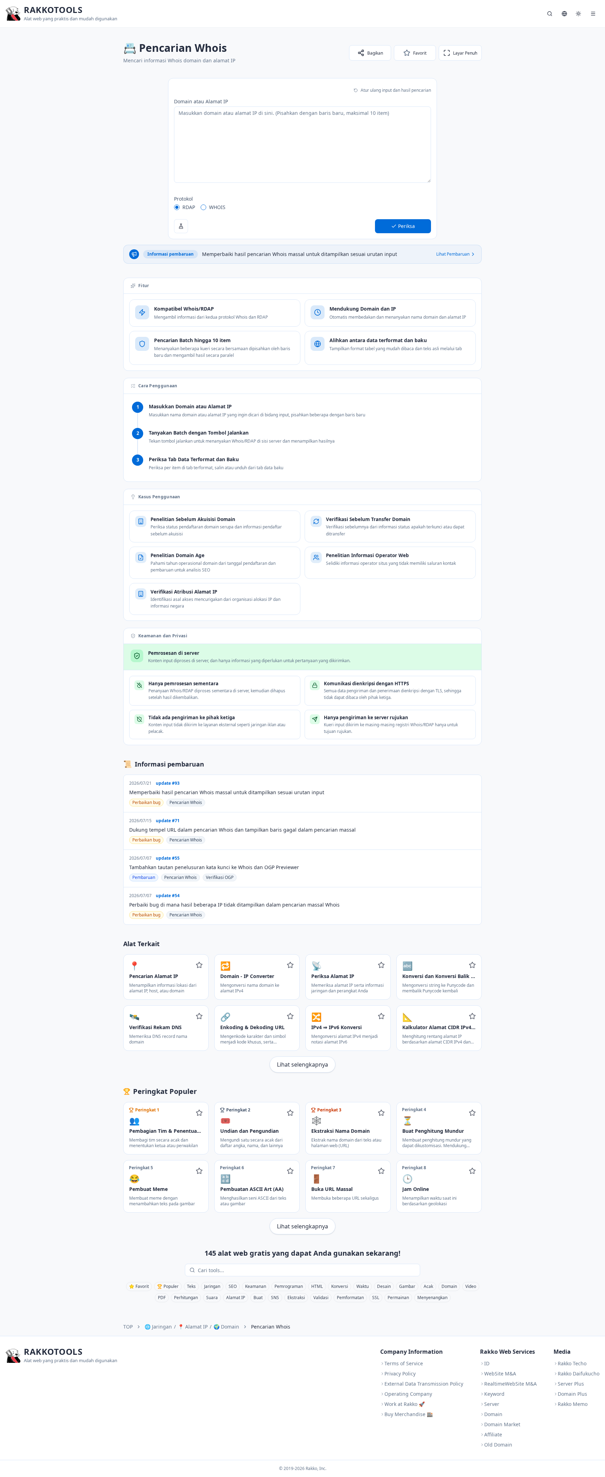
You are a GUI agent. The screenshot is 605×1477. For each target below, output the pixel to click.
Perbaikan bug (146, 802)
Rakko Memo (572, 1404)
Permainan (398, 1298)
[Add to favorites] (199, 965)
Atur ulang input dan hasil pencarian (396, 90)
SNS (275, 1298)
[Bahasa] (564, 13)
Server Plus (571, 1383)
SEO (233, 1286)
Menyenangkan (432, 1298)
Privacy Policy (400, 1373)
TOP (128, 1326)
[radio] (177, 207)
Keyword (494, 1394)
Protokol (183, 198)
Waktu (362, 1286)
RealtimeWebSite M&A (510, 1383)
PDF (162, 1298)
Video (470, 1286)
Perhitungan (186, 1298)
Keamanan (255, 1286)
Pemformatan (350, 1298)
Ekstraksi (296, 1298)
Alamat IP (235, 1298)
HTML (317, 1286)
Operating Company (408, 1394)
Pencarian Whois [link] (270, 1326)
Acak (428, 1286)
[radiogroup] (302, 207)
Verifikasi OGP (220, 877)
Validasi (320, 1298)
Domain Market (502, 1424)
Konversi (339, 1286)
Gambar (407, 1286)
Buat (258, 1298)
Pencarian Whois (185, 802)
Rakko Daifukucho (578, 1373)
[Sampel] (181, 226)
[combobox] (307, 1270)
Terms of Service (403, 1363)
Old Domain (498, 1444)
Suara (212, 1298)
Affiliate (493, 1434)
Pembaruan (143, 877)
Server (491, 1404)
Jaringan (212, 1286)
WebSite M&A (500, 1373)
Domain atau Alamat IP (201, 101)
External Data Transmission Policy (423, 1383)
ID (486, 1363)
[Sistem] (578, 13)
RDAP (188, 207)
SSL (375, 1298)
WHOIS (217, 207)
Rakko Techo (572, 1363)
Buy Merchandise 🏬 (408, 1414)
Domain (449, 1286)
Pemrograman (288, 1286)
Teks (191, 1286)
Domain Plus (572, 1394)
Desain (384, 1286)
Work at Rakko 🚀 (404, 1404)
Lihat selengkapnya (302, 1064)
